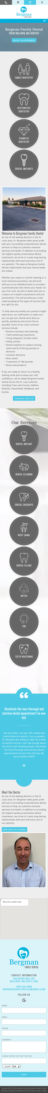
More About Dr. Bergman (14, 829)
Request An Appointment (24, 40)
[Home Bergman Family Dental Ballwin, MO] (24, 12)
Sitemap (44, 1090)
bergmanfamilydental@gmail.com (24, 989)
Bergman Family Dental (24, 1088)
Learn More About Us (24, 398)
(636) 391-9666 (24, 986)
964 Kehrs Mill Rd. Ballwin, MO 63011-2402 (24, 979)
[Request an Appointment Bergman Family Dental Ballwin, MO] (30, 2)
